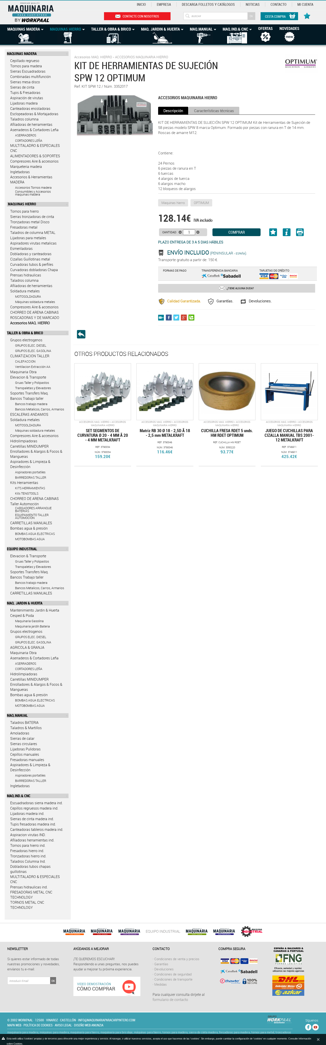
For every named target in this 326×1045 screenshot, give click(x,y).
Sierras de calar (22, 738)
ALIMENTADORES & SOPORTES (35, 155)
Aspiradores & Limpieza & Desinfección (30, 464)
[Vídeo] (106, 986)
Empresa (164, 4)
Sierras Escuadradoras (27, 71)
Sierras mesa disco (25, 82)
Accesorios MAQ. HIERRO (30, 322)
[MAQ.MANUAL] (224, 931)
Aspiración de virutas (26, 97)
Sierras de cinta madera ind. (32, 818)
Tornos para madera (26, 66)
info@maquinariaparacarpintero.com (106, 1020)
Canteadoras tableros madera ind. (36, 829)
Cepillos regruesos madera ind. (34, 808)
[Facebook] (308, 1026)
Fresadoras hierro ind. (27, 850)
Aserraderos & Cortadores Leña (34, 129)
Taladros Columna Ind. (28, 861)
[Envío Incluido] (162, 253)
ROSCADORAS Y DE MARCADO (34, 317)
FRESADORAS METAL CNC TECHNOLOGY (31, 895)
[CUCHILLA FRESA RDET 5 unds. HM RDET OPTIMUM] (227, 391)
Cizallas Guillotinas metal (30, 259)
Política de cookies (38, 1025)
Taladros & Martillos (26, 727)
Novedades (289, 28)
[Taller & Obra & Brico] (129, 931)
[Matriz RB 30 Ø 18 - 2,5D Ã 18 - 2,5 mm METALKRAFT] (164, 391)
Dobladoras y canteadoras (30, 253)
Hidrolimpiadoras (23, 441)
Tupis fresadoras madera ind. (33, 824)
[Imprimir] (297, 233)
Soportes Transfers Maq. (29, 393)
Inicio (141, 4)
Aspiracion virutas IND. (28, 834)
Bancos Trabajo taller (26, 398)
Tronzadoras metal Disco (29, 221)
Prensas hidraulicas (25, 275)
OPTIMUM (201, 202)
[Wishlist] (307, 13)
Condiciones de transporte (173, 979)
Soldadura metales (25, 291)
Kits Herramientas (24, 482)
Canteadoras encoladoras (30, 108)
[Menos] (180, 232)
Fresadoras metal (23, 227)
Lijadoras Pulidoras (25, 749)
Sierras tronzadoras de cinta (32, 216)
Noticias (253, 4)
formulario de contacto (170, 999)
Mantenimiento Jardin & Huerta (34, 610)
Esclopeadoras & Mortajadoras (34, 113)
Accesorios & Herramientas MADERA (31, 180)
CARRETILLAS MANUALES (31, 523)
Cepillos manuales (24, 754)
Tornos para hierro (24, 211)
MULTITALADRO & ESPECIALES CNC (35, 148)
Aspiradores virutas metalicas (33, 243)
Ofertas (265, 28)
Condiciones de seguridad (173, 974)
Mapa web (14, 1025)
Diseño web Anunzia (88, 1025)
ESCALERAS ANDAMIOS (29, 414)
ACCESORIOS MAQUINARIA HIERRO (141, 57)
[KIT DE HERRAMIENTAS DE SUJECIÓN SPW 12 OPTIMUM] (115, 114)
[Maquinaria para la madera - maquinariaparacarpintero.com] (38, 11)
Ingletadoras (20, 171)
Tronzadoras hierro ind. (28, 856)
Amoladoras (19, 733)
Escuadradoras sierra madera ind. (36, 802)
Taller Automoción (24, 503)
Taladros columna (24, 119)
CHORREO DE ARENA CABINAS (34, 312)
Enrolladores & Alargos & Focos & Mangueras (36, 454)
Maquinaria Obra (23, 371)
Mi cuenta (305, 4)
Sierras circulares (23, 743)
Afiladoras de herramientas (31, 124)
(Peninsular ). (207, 253)
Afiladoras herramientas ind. (32, 840)
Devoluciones (164, 969)
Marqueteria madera (26, 166)
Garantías (161, 964)
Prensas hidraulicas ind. (29, 887)
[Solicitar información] (286, 233)
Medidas (160, 984)
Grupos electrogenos (26, 340)
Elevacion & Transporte (28, 377)
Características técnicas (214, 110)
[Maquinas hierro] (101, 931)
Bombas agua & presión (29, 528)
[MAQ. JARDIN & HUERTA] (196, 931)
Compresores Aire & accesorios (34, 161)
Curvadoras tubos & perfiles (31, 264)
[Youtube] (315, 1026)
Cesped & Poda (22, 615)
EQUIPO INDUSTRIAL (163, 931)
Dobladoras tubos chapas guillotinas (30, 869)
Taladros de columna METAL (32, 232)
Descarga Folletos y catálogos (208, 4)
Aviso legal (63, 1025)
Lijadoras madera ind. (27, 813)
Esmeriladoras (21, 248)
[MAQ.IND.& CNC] (251, 931)
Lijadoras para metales (28, 237)
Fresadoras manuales (27, 759)
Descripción (173, 110)
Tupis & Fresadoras (25, 92)
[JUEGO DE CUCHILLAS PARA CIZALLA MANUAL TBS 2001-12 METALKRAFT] (289, 391)
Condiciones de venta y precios (176, 959)
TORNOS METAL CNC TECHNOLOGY (27, 905)
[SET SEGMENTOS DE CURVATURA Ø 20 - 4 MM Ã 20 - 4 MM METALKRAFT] (102, 391)
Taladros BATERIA (24, 722)
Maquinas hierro (173, 202)
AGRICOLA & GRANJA (27, 647)
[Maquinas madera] (74, 931)
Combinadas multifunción (30, 76)
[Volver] (83, 334)
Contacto (279, 4)
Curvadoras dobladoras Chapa (34, 269)
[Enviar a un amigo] (161, 317)
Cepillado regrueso (24, 60)
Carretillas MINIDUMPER (29, 446)
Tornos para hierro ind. (27, 845)
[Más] (198, 232)
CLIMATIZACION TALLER (29, 356)
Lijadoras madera (24, 103)
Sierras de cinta (22, 87)
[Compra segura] (237, 971)
